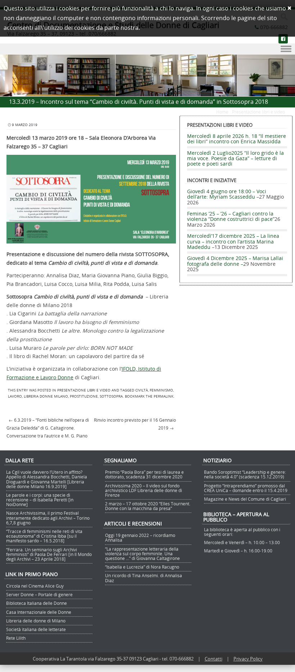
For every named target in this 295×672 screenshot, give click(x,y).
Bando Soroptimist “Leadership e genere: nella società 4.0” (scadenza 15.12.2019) (245, 474)
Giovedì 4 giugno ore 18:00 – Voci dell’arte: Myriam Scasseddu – (226, 194)
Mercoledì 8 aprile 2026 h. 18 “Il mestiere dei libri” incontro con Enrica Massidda (236, 139)
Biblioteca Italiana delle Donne (36, 603)
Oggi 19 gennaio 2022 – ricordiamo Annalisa (140, 537)
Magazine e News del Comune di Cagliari (245, 499)
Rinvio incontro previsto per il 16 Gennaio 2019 (135, 424)
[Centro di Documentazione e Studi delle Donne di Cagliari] (147, 92)
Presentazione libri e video (258, 112)
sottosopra (111, 396)
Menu (147, 49)
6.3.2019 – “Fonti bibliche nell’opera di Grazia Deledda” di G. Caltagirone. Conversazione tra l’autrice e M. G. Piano (47, 428)
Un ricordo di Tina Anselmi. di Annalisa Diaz (143, 578)
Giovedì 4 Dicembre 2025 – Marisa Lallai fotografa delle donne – (235, 261)
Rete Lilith (16, 638)
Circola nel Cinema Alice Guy (35, 586)
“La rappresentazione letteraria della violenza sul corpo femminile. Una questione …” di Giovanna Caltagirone (142, 553)
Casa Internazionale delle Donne (38, 612)
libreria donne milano (46, 396)
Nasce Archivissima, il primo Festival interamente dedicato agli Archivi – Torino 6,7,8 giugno (48, 517)
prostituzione (84, 396)
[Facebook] (283, 38)
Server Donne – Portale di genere (39, 594)
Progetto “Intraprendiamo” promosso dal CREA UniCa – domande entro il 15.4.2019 (245, 488)
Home (222, 112)
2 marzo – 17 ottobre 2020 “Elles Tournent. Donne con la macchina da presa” (147, 506)
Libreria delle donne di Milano (35, 621)
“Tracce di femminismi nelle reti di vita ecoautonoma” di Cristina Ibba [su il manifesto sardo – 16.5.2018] (44, 535)
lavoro (15, 396)
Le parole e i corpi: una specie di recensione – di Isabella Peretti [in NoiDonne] (39, 499)
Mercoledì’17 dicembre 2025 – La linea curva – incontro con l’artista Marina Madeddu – (233, 241)
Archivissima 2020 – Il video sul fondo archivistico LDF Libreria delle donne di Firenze (143, 490)
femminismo (161, 390)
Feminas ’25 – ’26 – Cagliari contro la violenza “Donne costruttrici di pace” (230, 216)
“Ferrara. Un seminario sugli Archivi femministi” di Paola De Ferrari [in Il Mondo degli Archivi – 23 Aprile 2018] (49, 554)
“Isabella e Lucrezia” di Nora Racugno (142, 567)
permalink (163, 396)
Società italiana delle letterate (36, 629)
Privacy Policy (248, 658)
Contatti (213, 658)
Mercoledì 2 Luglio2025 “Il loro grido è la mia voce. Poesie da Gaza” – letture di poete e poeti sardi (235, 158)
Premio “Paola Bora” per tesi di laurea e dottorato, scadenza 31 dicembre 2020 (144, 474)
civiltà (141, 390)
